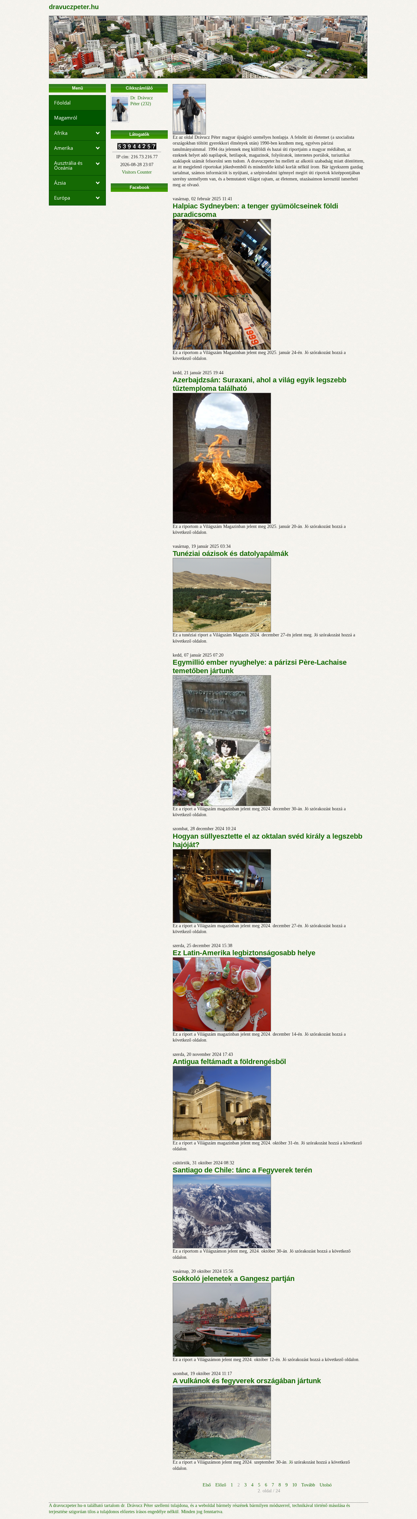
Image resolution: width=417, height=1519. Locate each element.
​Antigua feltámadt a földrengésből (229, 1062)
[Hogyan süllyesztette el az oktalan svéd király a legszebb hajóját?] (222, 921)
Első (207, 1485)
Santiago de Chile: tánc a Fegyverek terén (242, 1170)
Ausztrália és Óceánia (68, 165)
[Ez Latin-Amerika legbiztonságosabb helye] (222, 1030)
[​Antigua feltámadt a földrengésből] (222, 1138)
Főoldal (62, 102)
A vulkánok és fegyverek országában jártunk (247, 1381)
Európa (62, 197)
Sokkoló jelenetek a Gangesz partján (234, 1278)
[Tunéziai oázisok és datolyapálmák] (222, 630)
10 (294, 1485)
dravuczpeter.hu (74, 6)
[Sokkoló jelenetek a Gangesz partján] (222, 1355)
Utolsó (326, 1485)
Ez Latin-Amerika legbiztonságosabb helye (244, 953)
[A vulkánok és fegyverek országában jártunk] (222, 1457)
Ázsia (60, 182)
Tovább (308, 1485)
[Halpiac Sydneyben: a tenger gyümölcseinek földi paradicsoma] (222, 348)
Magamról (65, 117)
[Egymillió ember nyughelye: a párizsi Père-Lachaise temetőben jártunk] (222, 804)
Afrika (60, 133)
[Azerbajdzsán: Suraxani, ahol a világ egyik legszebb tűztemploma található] (222, 522)
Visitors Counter (137, 172)
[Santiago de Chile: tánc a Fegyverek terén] (222, 1246)
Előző (220, 1485)
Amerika (63, 148)
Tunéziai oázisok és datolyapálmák (230, 553)
